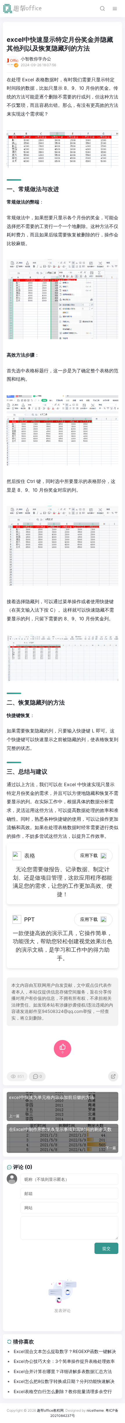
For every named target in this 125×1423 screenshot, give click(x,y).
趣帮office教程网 (50, 1410)
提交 (106, 1248)
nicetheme (95, 1410)
